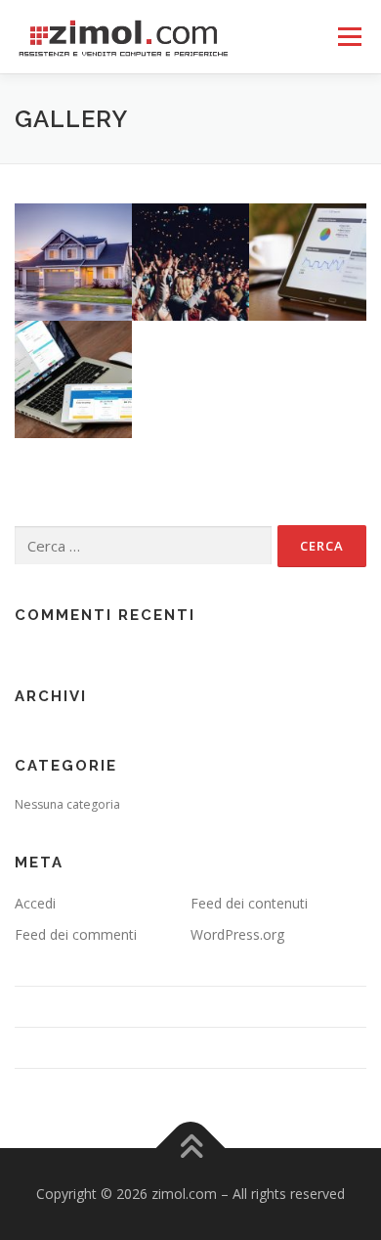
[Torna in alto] (191, 1148)
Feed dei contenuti (249, 903)
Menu (348, 36)
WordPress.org (237, 934)
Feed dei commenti (76, 934)
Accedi (35, 903)
